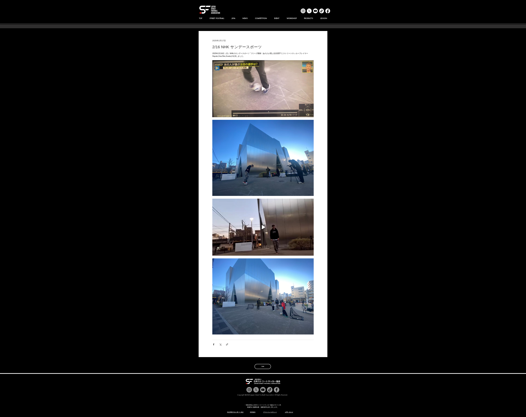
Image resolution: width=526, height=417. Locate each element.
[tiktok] (321, 10)
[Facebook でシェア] (213, 344)
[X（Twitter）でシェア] (220, 344)
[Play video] (263, 88)
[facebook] (327, 10)
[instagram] (303, 10)
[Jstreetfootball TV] (263, 389)
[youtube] (315, 10)
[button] (233, 18)
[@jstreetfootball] (249, 389)
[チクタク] (269, 389)
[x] (309, 10)
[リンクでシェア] (227, 344)
